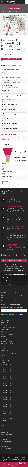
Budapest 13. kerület (6, 392)
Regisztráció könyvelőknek (18, 11)
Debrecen (3, 420)
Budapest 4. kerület (6, 371)
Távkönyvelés (4, 451)
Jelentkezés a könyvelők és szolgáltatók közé (11, 296)
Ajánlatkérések (14, 292)
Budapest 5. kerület (6, 374)
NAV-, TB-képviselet (6, 448)
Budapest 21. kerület (6, 411)
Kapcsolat (20, 307)
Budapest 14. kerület (6, 395)
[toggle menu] (26, 2)
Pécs (2, 427)
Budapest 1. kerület (6, 364)
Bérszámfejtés (4, 437)
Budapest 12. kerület (6, 390)
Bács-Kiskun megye (6, 320)
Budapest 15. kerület (6, 397)
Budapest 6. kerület (6, 376)
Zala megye (4, 362)
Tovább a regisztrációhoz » (10, 284)
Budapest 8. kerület (6, 381)
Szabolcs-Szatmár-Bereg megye (8, 353)
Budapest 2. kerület (6, 367)
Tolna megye (4, 355)
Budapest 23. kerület (6, 416)
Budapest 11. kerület (6, 388)
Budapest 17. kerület (6, 402)
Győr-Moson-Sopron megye (8, 334)
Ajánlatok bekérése (15, 6)
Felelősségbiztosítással (6, 441)
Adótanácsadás (4, 432)
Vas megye (3, 357)
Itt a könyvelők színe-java (10, 281)
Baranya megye (4, 322)
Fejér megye (4, 332)
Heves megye (4, 339)
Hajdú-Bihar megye (5, 336)
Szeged (3, 423)
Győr (2, 430)
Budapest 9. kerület (6, 383)
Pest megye (4, 348)
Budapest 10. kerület (6, 385)
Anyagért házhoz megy (6, 434)
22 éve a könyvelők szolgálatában (12, 260)
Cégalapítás (4, 439)
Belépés (5, 11)
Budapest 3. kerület (6, 369)
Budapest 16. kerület (6, 399)
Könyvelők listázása (15, 8)
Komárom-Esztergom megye (8, 343)
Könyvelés (3, 444)
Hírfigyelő (4, 304)
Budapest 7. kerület (6, 378)
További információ (11, 466)
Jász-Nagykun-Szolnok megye (8, 341)
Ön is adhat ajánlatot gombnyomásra (13, 277)
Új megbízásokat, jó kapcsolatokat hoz (13, 274)
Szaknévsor (4, 292)
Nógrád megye (4, 346)
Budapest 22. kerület (6, 413)
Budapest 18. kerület (6, 404)
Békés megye (4, 325)
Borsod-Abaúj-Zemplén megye (8, 327)
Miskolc (3, 425)
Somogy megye (4, 350)
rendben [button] (23, 463)
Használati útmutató (14, 304)
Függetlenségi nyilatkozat (8, 307)
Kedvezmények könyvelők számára (10, 301)
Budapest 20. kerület (6, 409)
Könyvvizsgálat (4, 446)
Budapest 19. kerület (6, 406)
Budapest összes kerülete (7, 418)
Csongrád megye (5, 329)
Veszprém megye (5, 360)
